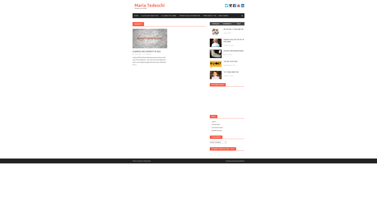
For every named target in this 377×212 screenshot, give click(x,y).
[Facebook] (234, 5)
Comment (148, 54)
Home (136, 15)
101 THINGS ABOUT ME (231, 72)
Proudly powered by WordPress (235, 161)
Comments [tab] (227, 24)
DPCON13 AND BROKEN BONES (234, 51)
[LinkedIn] (242, 5)
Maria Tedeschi (150, 5)
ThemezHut (147, 161)
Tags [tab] (239, 24)
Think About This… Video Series (215, 15)
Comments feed (217, 127)
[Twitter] (226, 5)
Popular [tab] (215, 24)
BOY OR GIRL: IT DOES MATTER (233, 29)
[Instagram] (230, 5)
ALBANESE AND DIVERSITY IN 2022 (147, 51)
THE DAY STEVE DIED (230, 61)
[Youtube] (238, 5)
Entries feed (216, 124)
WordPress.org (217, 130)
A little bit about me (149, 15)
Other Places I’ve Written (189, 15)
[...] (135, 64)
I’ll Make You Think (168, 15)
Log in (214, 121)
